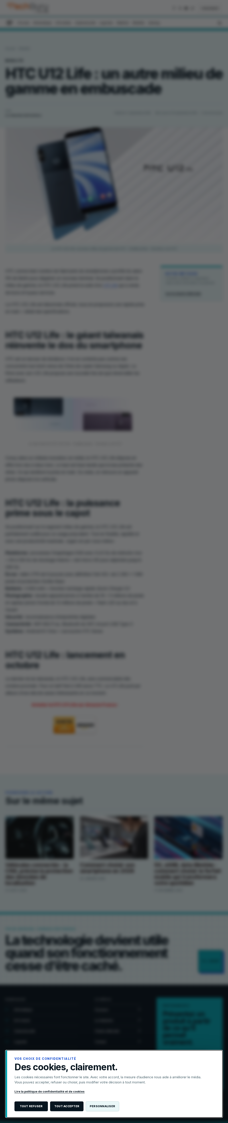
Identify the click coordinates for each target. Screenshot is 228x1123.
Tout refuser (31, 1106)
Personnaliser (102, 1106)
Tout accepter (66, 1106)
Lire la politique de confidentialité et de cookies (49, 1091)
